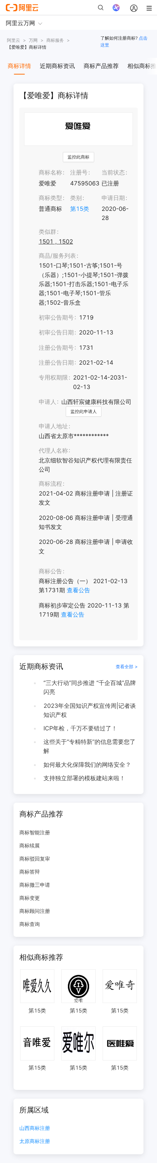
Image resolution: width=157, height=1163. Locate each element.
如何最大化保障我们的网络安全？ (87, 764)
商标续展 (29, 845)
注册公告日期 (56, 362)
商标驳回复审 (34, 858)
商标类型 (50, 197)
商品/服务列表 (57, 255)
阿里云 (13, 40)
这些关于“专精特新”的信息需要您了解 (89, 746)
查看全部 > (127, 666)
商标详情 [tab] (19, 65)
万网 (33, 40)
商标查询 (29, 924)
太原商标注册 (34, 1141)
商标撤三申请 (34, 885)
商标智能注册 (34, 832)
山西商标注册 (34, 1128)
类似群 (47, 231)
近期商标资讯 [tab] (57, 65)
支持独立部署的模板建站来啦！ (84, 778)
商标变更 (29, 898)
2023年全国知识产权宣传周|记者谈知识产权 (89, 710)
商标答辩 (29, 872)
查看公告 (78, 590)
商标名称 (50, 172)
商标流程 (50, 483)
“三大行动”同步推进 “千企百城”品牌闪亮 (89, 687)
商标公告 (50, 571)
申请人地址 (53, 426)
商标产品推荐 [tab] (101, 65)
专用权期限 (53, 377)
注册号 (79, 172)
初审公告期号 (56, 317)
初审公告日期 (56, 332)
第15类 (79, 208)
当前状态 (113, 172)
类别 (76, 197)
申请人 (47, 401)
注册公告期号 (56, 347)
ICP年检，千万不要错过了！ (80, 728)
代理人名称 (53, 450)
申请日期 (113, 197)
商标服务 (55, 40)
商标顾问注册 (34, 911)
